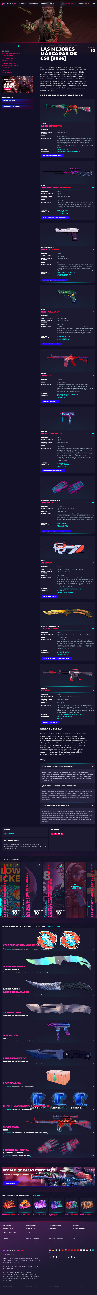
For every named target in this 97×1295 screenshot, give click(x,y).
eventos (52, 1229)
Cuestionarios (55, 1225)
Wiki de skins (30, 1244)
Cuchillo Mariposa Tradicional (12, 69)
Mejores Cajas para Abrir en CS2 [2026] (23, 1086)
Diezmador (10, 1035)
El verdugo (11, 1127)
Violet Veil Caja (63, 213)
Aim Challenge (31, 1229)
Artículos (7, 1225)
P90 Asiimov (6, 67)
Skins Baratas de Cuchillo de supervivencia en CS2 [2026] (28, 1018)
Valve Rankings (79, 1229)
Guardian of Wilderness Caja (68, 151)
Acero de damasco (16, 992)
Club (52, 4)
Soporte (81, 4)
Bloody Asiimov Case (65, 592)
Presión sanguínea (16, 1150)
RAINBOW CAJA (62, 463)
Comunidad (43, 45)
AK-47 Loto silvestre (8, 55)
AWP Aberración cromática (11, 57)
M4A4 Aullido (7, 62)
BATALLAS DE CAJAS (11, 106)
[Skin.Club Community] (12, 4)
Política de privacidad (33, 1238)
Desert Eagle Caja (64, 274)
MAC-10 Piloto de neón (9, 63)
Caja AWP (29, 1286)
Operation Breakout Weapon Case (70, 589)
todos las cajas (37, 1195)
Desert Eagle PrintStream (10, 58)
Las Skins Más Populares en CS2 (21, 1155)
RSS (74, 1238)
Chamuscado (12, 1012)
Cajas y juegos (68, 4)
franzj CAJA (61, 523)
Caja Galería (12, 1083)
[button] (39, 859)
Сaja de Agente (54, 1286)
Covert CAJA (61, 466)
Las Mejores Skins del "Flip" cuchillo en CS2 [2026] (26, 995)
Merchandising (54, 1244)
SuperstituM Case (63, 336)
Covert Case (61, 338)
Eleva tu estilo (7, 72)
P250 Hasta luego (8, 60)
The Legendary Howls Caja (67, 394)
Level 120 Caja (62, 396)
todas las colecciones (28, 860)
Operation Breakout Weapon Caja (70, 715)
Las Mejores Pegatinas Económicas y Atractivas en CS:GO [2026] (30, 949)
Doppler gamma (14, 966)
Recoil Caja (61, 212)
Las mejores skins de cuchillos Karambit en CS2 (28, 895)
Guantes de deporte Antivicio (11, 65)
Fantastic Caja (62, 150)
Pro (74, 1244)
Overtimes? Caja (63, 651)
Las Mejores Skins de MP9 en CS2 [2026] (92, 890)
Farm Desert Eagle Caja (66, 272)
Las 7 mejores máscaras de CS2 (11, 53)
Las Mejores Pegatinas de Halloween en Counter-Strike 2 (6, 890)
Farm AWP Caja (62, 210)
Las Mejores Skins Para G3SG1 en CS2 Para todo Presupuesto (29, 1132)
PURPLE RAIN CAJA (63, 465)
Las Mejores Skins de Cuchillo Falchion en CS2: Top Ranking (29, 972)
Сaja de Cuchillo (8, 1286)
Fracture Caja (62, 276)
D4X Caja (60, 718)
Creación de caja (9, 1232)
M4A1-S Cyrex (6, 70)
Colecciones (7, 46)
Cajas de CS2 (9, 101)
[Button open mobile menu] (94, 4)
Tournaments (8, 1229)
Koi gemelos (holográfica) (21, 945)
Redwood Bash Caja (65, 716)
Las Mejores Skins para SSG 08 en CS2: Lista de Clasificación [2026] (49, 891)
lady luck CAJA (62, 525)
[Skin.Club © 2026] (14, 1250)
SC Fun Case (61, 591)
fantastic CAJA (62, 527)
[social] (50, 1257)
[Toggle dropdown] (26, 4)
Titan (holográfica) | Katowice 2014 (27, 1106)
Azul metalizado (14, 1058)
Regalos (76, 1225)
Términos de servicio (56, 1238)
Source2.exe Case (63, 340)
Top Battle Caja (63, 653)
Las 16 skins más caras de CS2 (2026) (22, 1109)
